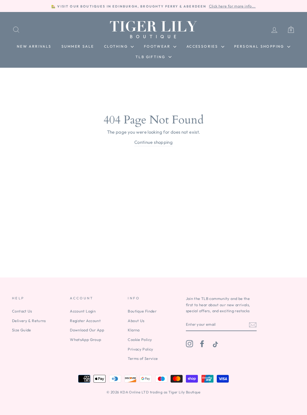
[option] (153, 6)
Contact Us (22, 311)
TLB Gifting (151, 57)
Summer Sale (77, 46)
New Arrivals (34, 46)
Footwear (158, 46)
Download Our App (87, 330)
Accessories (203, 46)
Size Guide (21, 330)
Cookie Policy (140, 339)
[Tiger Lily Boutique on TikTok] (214, 343)
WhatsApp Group (85, 339)
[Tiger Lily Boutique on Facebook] (202, 343)
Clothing (117, 46)
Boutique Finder (142, 311)
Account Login (83, 311)
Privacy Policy (140, 349)
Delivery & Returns (29, 320)
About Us (136, 320)
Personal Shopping (260, 46)
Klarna (133, 330)
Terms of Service (143, 358)
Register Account (85, 320)
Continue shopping (153, 142)
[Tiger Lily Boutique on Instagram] (189, 343)
